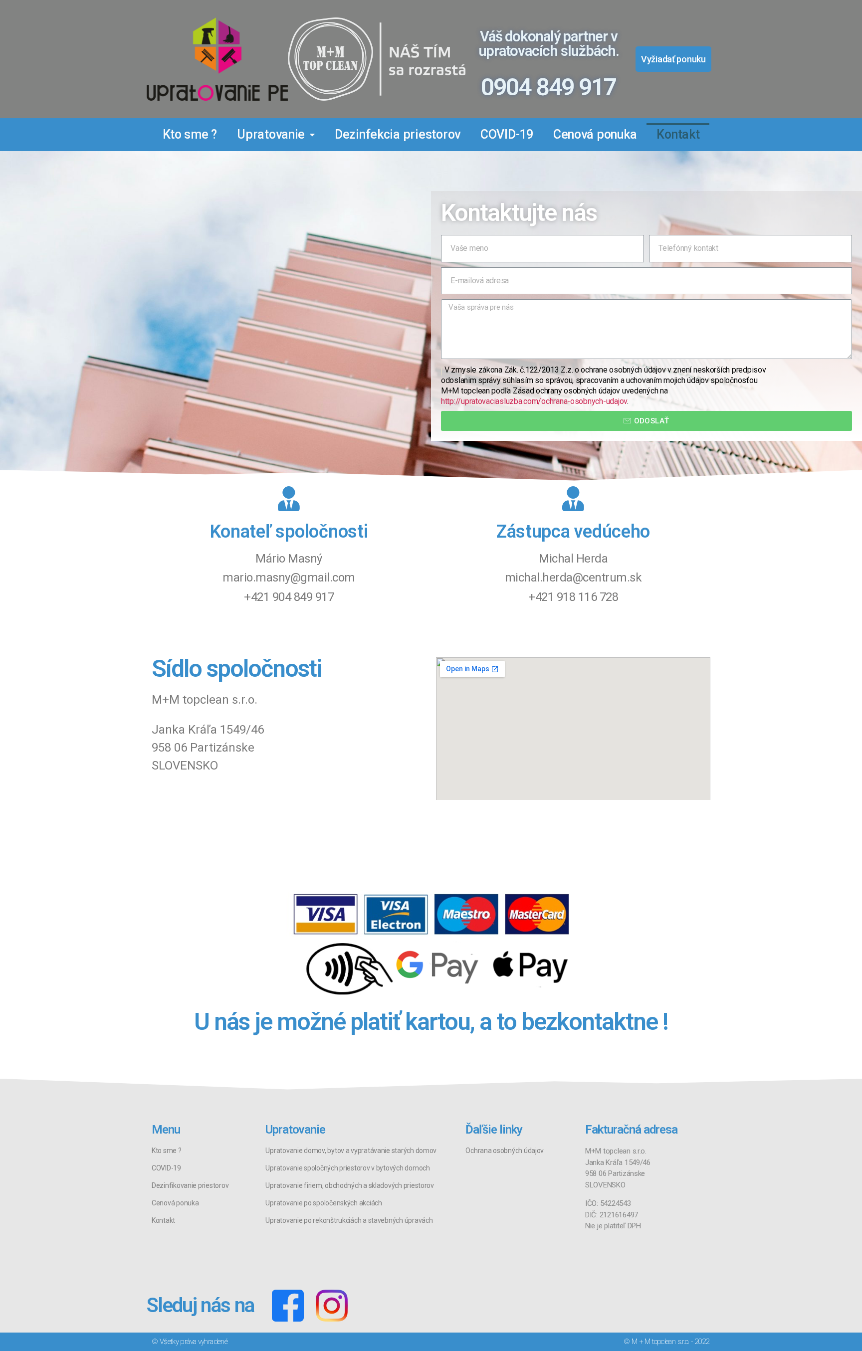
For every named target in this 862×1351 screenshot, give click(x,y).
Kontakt (677, 134)
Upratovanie (271, 134)
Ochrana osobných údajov (504, 1151)
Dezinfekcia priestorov (397, 134)
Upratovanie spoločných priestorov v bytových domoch (347, 1168)
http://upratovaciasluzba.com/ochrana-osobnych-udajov (534, 401)
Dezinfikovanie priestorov (190, 1185)
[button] (673, 59)
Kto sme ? (190, 134)
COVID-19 (506, 134)
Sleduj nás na (200, 1305)
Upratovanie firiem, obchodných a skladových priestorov (349, 1185)
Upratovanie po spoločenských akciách (323, 1203)
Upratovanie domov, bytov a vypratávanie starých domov (350, 1151)
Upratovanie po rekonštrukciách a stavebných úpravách (348, 1220)
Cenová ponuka (595, 134)
